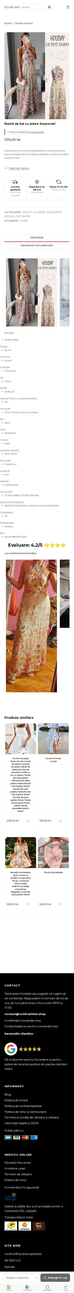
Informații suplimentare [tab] (37, 245)
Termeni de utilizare (18, 1174)
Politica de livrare (16, 1100)
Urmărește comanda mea (22, 1020)
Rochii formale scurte (53, 759)
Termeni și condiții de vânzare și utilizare (31, 1117)
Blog (7, 1094)
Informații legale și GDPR (21, 1123)
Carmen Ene (36, 132)
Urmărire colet (14, 1168)
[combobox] (32, 7)
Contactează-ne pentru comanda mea (31, 1026)
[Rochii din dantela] (53, 852)
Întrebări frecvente (17, 1162)
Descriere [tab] (36, 237)
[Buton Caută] (49, 7)
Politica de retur (15, 1180)
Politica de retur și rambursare (25, 1111)
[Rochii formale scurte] (53, 738)
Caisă (24, 220)
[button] (17, 168)
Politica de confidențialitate (23, 1106)
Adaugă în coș (57, 1277)
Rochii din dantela (53, 872)
